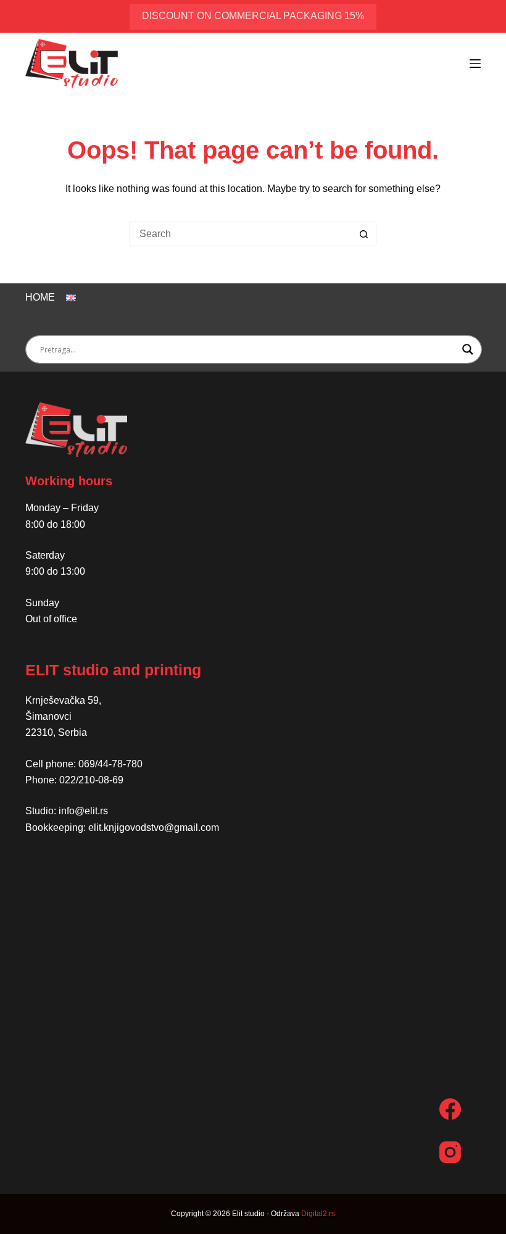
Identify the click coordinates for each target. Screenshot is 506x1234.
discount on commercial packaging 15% (253, 15)
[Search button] (364, 234)
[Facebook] (450, 1109)
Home (40, 297)
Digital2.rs (318, 1213)
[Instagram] (450, 1152)
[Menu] (475, 63)
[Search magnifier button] (467, 349)
